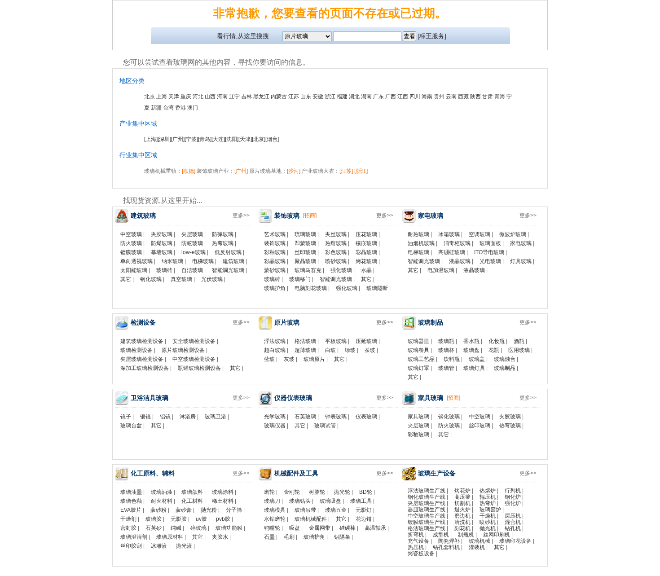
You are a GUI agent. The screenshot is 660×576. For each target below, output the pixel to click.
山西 (210, 96)
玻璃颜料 (192, 492)
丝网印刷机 (496, 535)
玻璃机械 (479, 541)
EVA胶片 (130, 510)
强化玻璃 (341, 270)
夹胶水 (220, 537)
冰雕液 (159, 546)
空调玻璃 (479, 234)
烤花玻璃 (366, 261)
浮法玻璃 (275, 341)
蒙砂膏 (184, 510)
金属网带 (319, 528)
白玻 (330, 350)
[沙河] (293, 171)
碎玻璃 (198, 528)
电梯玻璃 (203, 261)
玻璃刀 (272, 501)
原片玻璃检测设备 (183, 350)
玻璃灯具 (474, 368)
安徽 (317, 96)
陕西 (475, 96)
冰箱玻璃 (449, 234)
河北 (198, 96)
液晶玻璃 (460, 261)
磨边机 (462, 516)
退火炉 (462, 509)
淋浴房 (188, 416)
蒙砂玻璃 (275, 270)
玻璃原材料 (169, 537)
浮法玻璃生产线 (426, 491)
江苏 (293, 96)
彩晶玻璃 (366, 252)
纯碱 (176, 528)
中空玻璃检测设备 (194, 359)
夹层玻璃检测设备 (141, 359)
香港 (180, 108)
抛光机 (488, 528)
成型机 (441, 535)
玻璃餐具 (418, 350)
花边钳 (364, 519)
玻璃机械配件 (311, 519)
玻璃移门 (300, 279)
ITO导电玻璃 (489, 252)
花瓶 (493, 350)
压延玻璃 (366, 341)
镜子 (125, 416)
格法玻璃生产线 (426, 528)
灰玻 (289, 359)
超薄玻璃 (305, 350)
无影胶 (179, 519)
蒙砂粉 (158, 510)
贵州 (439, 96)
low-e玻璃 (193, 252)
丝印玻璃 (305, 252)
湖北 (354, 96)
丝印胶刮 (131, 546)
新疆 (156, 108)
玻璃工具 (361, 501)
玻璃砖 (164, 270)
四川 (414, 96)
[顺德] (188, 171)
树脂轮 (317, 492)
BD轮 (365, 492)
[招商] (310, 215)
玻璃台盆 (131, 425)
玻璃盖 (477, 359)
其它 (125, 279)
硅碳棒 (347, 528)
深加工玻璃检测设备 (144, 368)
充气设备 (418, 541)
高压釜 (462, 497)
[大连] (218, 139)
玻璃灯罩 (418, 368)
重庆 (185, 96)
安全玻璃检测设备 (194, 341)
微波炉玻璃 (512, 234)
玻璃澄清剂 (133, 537)
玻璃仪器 (275, 425)
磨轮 (269, 492)
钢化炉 (513, 497)
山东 (305, 96)
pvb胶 (223, 519)
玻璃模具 (275, 510)
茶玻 (370, 350)
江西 (402, 96)
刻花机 (462, 528)
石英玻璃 (305, 416)
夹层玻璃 (192, 234)
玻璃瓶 (446, 341)
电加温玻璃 (440, 270)
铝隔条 (342, 537)
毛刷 (289, 537)
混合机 (513, 522)
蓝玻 (269, 359)
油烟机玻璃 (421, 243)
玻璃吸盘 (330, 501)
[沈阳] (231, 139)
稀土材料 (222, 501)
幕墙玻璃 (161, 252)
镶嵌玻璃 (366, 243)
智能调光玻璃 (228, 270)
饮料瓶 (452, 359)
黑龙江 (261, 96)
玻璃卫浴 (215, 416)
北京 (149, 96)
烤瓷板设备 (421, 553)
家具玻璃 (418, 416)
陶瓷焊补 (449, 541)
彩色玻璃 (336, 252)
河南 (222, 96)
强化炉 (513, 503)
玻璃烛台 (504, 359)
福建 (342, 96)
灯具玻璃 (521, 261)
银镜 (145, 416)
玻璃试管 (325, 425)
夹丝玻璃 (336, 234)
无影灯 (364, 510)
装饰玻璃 (275, 243)
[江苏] (346, 171)
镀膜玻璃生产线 (426, 522)
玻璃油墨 (131, 492)
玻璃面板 (490, 243)
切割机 (462, 503)
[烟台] (272, 139)
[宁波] (191, 139)
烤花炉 (462, 491)
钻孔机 (513, 528)
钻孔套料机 (446, 547)
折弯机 (416, 535)
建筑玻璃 (233, 261)
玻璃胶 (153, 519)
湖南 (366, 96)
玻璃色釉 (131, 501)
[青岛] (204, 139)
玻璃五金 (336, 510)
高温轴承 (375, 528)
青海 (499, 96)
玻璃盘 (471, 350)
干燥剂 (128, 519)
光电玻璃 (490, 261)
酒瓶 (519, 341)
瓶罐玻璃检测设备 (199, 368)
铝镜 (165, 416)
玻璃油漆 (161, 492)
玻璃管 (446, 368)
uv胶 (201, 519)
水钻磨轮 (275, 519)
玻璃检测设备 (136, 350)
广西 (390, 96)
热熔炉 (488, 491)
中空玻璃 (131, 234)
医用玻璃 (519, 350)
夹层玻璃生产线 (426, 503)
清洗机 (462, 522)
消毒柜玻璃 (457, 243)
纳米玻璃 (172, 261)
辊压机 (488, 497)
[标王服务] (432, 36)
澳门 (192, 108)
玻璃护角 (275, 288)
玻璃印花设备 (515, 541)
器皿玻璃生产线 (426, 509)
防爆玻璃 (161, 243)
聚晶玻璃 (305, 261)
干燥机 (488, 516)
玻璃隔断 (377, 288)
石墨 (269, 537)
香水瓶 (471, 341)
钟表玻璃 (336, 416)
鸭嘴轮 (272, 528)
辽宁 (234, 96)
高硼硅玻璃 (451, 252)
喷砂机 (488, 522)
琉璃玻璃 (305, 234)
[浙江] (361, 171)
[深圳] (164, 139)
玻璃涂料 (222, 492)
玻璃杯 (446, 350)
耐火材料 (161, 501)
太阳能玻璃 (133, 270)
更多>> (241, 215)
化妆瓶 (496, 341)
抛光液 (184, 546)
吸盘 (294, 528)
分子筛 (234, 510)
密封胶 (128, 528)
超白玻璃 (275, 350)
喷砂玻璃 (336, 261)
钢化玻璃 (151, 279)
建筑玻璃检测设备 (141, 341)
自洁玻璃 (192, 270)
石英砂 (153, 528)
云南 (451, 96)
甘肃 (487, 96)
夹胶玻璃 (161, 234)
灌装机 (477, 547)
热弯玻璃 (222, 243)
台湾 (168, 108)
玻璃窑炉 (490, 509)
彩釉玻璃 (275, 252)
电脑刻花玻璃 (311, 288)
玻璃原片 (314, 359)
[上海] (151, 139)
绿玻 (350, 350)
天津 (173, 96)
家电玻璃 (521, 243)
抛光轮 (342, 492)
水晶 (366, 270)
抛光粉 (209, 510)
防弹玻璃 (222, 234)
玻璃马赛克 (308, 270)
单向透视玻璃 (136, 261)
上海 (161, 96)
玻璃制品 (504, 368)
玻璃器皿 (418, 341)
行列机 (513, 491)
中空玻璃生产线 (426, 516)
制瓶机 (466, 535)
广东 (378, 96)
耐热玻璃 (418, 234)
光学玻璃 (275, 416)
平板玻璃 (336, 341)
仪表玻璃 (366, 416)
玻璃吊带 (305, 510)
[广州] (178, 139)
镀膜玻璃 (131, 252)
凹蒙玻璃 (305, 243)
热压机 (416, 547)
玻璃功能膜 (229, 528)
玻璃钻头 (300, 501)
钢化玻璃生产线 (426, 497)
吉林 (246, 96)
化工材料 (192, 501)
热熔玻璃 (336, 243)
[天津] (245, 139)
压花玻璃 (366, 234)
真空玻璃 (181, 279)
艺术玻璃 (275, 234)
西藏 (463, 96)
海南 (427, 96)
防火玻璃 (131, 243)
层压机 (513, 516)
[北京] (258, 139)
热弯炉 (488, 503)
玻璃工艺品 (421, 359)
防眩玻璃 (192, 243)
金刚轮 (292, 492)
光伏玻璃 (212, 279)
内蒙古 (279, 96)
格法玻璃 (305, 341)
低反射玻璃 (228, 252)
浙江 (330, 96)
